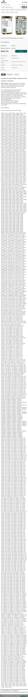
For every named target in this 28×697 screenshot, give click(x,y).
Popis (3, 74)
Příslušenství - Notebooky (17, 65)
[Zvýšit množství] (14, 50)
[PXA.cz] (4, 2)
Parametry (9, 74)
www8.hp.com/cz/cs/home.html (18, 61)
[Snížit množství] (14, 51)
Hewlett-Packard (15, 58)
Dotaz (4, 69)
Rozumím (23, 696)
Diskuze (16, 74)
